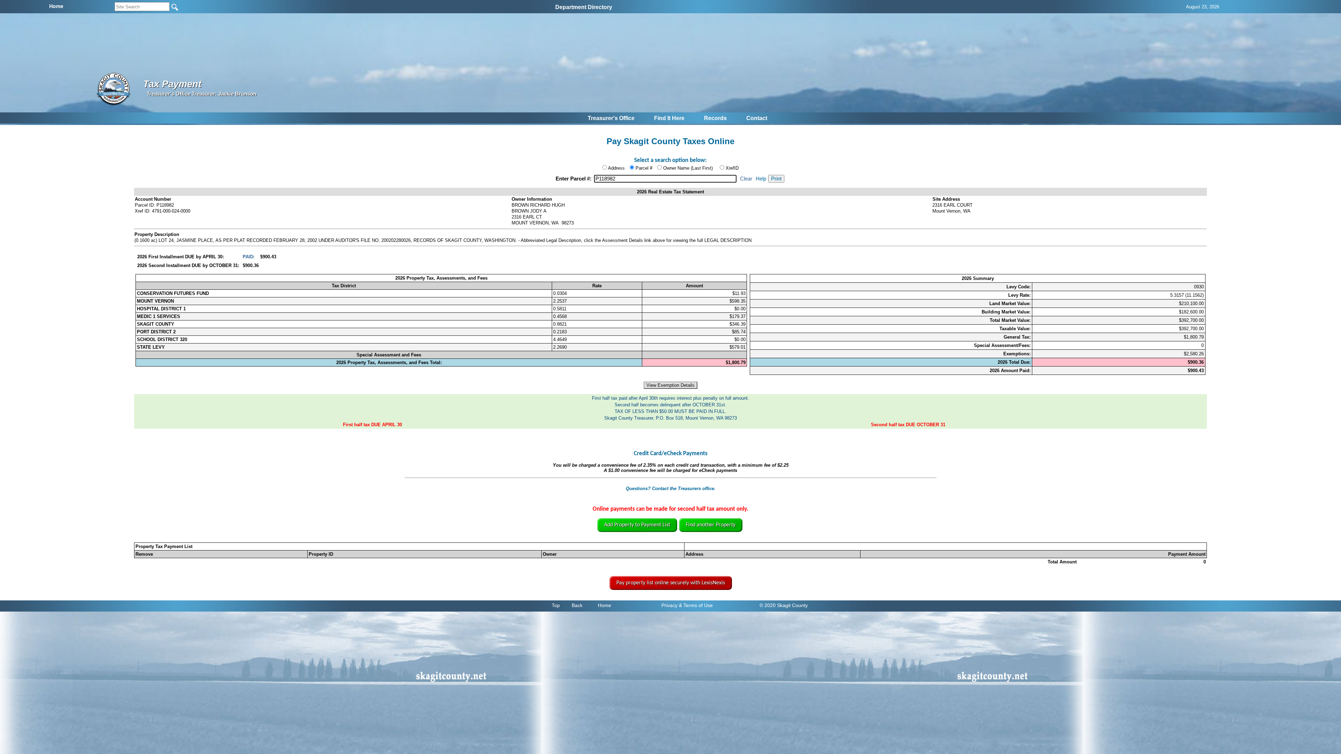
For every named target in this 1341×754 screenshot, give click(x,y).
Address (616, 168)
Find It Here (669, 118)
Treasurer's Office (611, 118)
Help (761, 179)
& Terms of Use (696, 605)
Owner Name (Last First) (688, 168)
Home (604, 605)
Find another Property (710, 525)
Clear (746, 179)
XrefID (732, 168)
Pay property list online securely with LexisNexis (670, 583)
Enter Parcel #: (574, 179)
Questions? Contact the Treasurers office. (671, 488)
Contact (756, 118)
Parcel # (644, 168)
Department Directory (583, 7)
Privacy (669, 605)
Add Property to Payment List (637, 525)
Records (715, 118)
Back (577, 605)
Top (556, 605)
